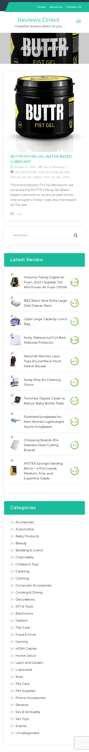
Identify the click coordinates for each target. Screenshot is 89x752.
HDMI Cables (26, 649)
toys (58, 177)
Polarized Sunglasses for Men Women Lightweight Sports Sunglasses (44, 422)
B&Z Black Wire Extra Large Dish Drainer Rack (45, 303)
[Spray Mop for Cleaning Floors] (14, 382)
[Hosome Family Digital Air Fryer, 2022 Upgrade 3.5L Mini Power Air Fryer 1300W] (15, 282)
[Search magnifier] (76, 235)
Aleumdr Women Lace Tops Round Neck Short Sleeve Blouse (42, 361)
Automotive (25, 529)
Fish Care (23, 627)
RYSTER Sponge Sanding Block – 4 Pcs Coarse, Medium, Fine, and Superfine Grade (43, 470)
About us (55, 6)
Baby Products (27, 536)
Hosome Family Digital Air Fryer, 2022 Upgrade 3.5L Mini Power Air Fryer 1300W (45, 282)
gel (61, 172)
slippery (37, 177)
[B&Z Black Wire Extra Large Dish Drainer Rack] (15, 303)
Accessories (25, 522)
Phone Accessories (30, 698)
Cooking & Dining (29, 592)
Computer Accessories (33, 585)
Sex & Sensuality (54, 167)
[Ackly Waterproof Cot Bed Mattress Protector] (15, 340)
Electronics (24, 613)
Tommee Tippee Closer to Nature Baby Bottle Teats (44, 400)
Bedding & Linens (29, 550)
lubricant (15, 177)
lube (66, 172)
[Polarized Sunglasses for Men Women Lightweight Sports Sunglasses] (15, 422)
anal (17, 172)
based (25, 172)
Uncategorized (27, 733)
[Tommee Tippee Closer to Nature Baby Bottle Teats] (15, 400)
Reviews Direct (38, 19)
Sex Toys (22, 719)
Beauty (21, 543)
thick (46, 177)
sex (29, 177)
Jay (19, 214)
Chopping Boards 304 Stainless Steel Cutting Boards (41, 445)
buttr (41, 172)
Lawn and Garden (29, 663)
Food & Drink (26, 634)
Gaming (22, 642)
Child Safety (25, 557)
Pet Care (22, 684)
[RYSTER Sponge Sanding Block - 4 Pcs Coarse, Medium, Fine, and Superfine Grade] (13, 471)
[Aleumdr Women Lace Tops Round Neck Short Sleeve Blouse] (13, 361)
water (66, 177)
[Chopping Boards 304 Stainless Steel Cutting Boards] (14, 445)
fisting (54, 172)
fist (47, 172)
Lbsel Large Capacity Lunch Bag (45, 321)
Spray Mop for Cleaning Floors (42, 382)
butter (33, 172)
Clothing (22, 578)
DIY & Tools (24, 606)
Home (41, 6)
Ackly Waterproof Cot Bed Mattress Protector (44, 340)
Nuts (19, 677)
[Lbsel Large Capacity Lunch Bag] (15, 321)
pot (24, 177)
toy (53, 177)
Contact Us (73, 6)
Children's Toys (27, 564)
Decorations (25, 599)
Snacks (21, 726)
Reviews (22, 705)
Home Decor (26, 656)
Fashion (22, 620)
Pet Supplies (25, 691)
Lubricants (24, 670)
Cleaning (22, 571)
